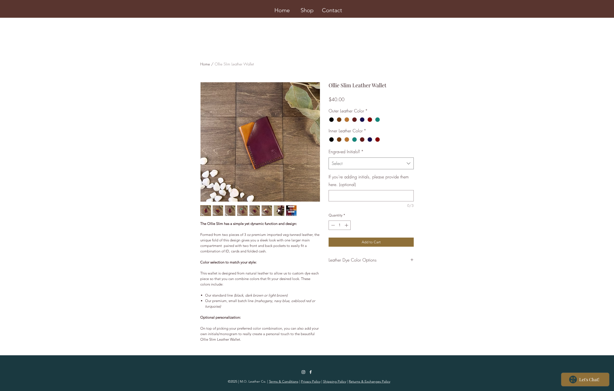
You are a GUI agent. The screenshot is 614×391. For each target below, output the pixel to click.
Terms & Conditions (283, 381)
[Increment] (347, 225)
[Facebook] (310, 372)
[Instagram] (303, 372)
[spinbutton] (340, 225)
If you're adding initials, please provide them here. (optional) (369, 180)
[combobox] (371, 163)
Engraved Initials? (346, 151)
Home (205, 64)
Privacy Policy (310, 381)
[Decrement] (332, 225)
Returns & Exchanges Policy (369, 381)
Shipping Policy (334, 381)
